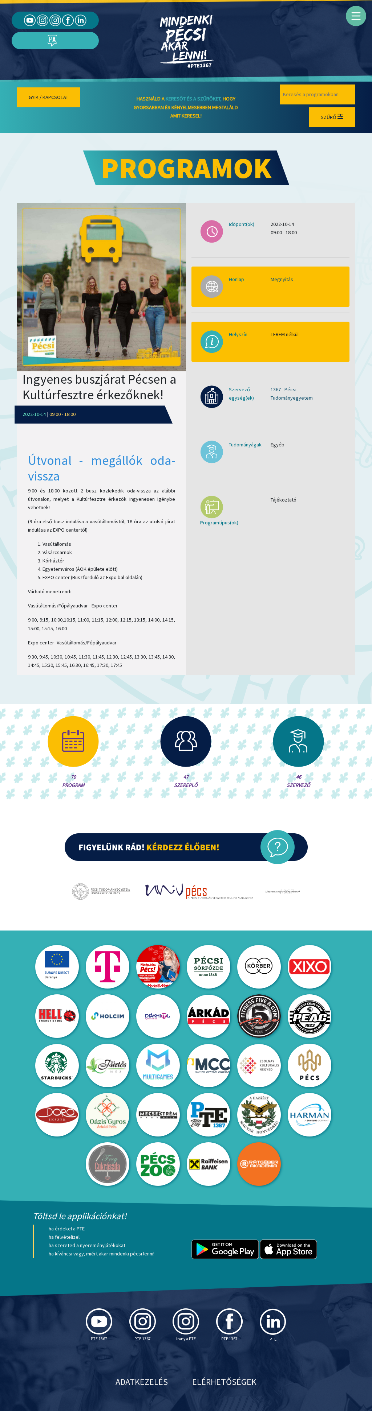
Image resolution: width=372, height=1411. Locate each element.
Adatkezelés (142, 1381)
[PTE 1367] (42, 20)
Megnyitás (282, 279)
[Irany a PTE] (55, 20)
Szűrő (329, 117)
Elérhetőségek (224, 1381)
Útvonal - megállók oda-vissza (101, 468)
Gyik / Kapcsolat (48, 97)
